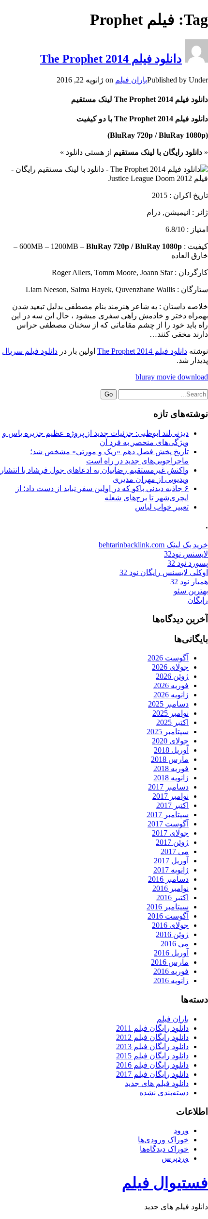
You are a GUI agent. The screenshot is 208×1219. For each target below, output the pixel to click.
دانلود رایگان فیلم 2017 (152, 1074)
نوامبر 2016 (170, 888)
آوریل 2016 (171, 953)
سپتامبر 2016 (168, 907)
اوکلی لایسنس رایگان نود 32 (163, 572)
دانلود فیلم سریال (30, 351)
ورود (181, 1130)
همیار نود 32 (189, 581)
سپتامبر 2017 (168, 814)
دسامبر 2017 (168, 787)
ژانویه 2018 (171, 778)
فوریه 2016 (171, 971)
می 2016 (175, 943)
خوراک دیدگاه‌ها (164, 1149)
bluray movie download (171, 377)
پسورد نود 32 (187, 563)
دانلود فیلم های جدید (157, 1083)
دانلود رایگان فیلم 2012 (152, 1037)
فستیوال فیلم (165, 1182)
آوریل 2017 (171, 861)
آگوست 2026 (168, 658)
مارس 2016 (170, 962)
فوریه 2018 (171, 768)
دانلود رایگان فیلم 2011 (152, 1028)
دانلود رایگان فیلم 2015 (152, 1056)
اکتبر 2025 (172, 722)
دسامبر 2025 (168, 704)
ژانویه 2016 (171, 980)
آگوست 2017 (168, 824)
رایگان (198, 600)
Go (108, 394)
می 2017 (175, 851)
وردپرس (175, 1158)
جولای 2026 (170, 667)
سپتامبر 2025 (168, 731)
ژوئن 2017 (172, 842)
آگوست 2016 (168, 916)
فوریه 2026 (171, 685)
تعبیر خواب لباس (162, 507)
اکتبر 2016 (172, 897)
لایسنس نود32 (186, 554)
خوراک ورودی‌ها (163, 1140)
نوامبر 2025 (170, 713)
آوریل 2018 (171, 750)
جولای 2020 (170, 741)
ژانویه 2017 (171, 870)
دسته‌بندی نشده (164, 1092)
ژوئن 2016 (172, 934)
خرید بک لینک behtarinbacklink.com (153, 545)
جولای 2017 (170, 833)
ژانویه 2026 (171, 695)
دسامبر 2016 (168, 879)
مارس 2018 (170, 759)
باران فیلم (131, 80)
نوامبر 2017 (170, 796)
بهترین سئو (191, 591)
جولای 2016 (170, 925)
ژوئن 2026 (172, 676)
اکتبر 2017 (172, 805)
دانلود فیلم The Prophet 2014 (111, 58)
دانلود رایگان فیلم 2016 (152, 1065)
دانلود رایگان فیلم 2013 (152, 1046)
